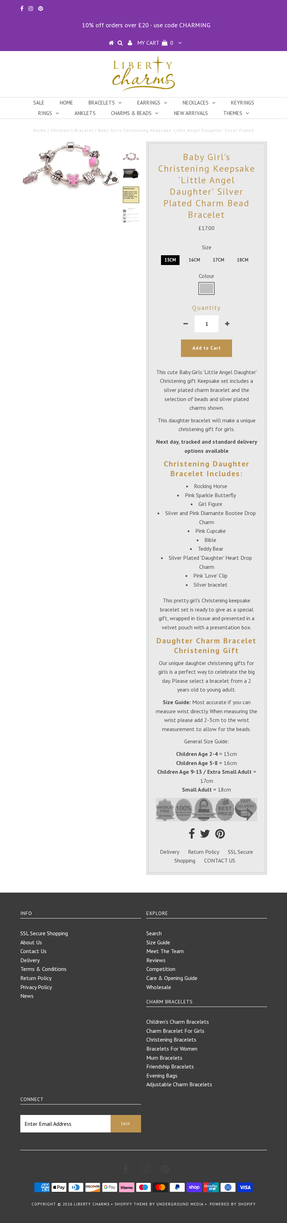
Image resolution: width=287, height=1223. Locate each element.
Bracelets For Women (171, 1048)
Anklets (85, 113)
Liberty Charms (92, 1204)
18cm (242, 260)
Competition (160, 968)
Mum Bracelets (164, 1057)
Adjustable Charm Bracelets (179, 1084)
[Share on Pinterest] (220, 835)
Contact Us (33, 950)
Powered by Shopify (233, 1204)
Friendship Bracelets (170, 1066)
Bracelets (102, 102)
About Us (31, 942)
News (27, 995)
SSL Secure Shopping (44, 933)
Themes (232, 113)
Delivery (169, 851)
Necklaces (196, 102)
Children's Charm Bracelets (177, 1021)
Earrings (148, 102)
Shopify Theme (131, 1204)
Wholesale (158, 987)
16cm (194, 260)
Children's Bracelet (72, 130)
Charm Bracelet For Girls (175, 1030)
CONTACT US (219, 860)
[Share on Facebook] (192, 835)
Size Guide (158, 942)
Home (66, 102)
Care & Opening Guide (171, 977)
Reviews (156, 960)
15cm (170, 260)
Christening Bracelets (171, 1039)
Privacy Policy (36, 987)
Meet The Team (165, 950)
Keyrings (242, 102)
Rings (45, 113)
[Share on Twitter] (205, 835)
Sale (38, 102)
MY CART (155, 42)
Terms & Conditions (43, 968)
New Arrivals (191, 113)
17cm (218, 260)
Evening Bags (161, 1075)
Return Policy (203, 851)
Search (154, 933)
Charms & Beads (131, 113)
